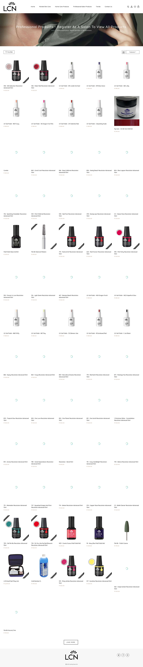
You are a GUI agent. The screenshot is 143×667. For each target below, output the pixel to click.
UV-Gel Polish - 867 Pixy (38, 322)
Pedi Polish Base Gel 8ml (11, 240)
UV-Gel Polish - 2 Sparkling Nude (97, 124)
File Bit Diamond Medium (38, 240)
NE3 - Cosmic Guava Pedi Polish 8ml (70, 532)
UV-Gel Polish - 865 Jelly (121, 86)
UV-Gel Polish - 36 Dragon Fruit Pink (42, 124)
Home (33, 6)
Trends (98, 6)
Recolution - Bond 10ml (66, 450)
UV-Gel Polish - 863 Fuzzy (11, 124)
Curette (6, 162)
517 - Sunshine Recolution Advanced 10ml (99, 570)
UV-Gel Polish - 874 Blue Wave (96, 86)
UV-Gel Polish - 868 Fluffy (11, 322)
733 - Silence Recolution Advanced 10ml (126, 450)
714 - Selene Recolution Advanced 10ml (71, 494)
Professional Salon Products (82, 6)
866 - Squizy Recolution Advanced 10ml (15, 363)
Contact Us (108, 6)
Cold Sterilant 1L (36, 570)
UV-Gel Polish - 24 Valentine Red (69, 124)
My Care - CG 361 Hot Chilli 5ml (123, 129)
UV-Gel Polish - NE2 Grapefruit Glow (125, 284)
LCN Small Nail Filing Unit (11, 570)
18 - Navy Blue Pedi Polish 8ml (96, 532)
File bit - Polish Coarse (121, 532)
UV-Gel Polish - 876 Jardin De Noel (69, 86)
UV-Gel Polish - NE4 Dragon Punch (97, 284)
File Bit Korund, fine (10, 619)
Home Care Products (62, 6)
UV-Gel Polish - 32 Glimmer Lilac (68, 322)
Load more (71, 631)
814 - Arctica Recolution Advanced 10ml (15, 450)
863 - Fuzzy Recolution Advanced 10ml (43, 363)
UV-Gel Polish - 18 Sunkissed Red (97, 322)
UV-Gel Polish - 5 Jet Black (122, 322)
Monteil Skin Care (45, 6)
